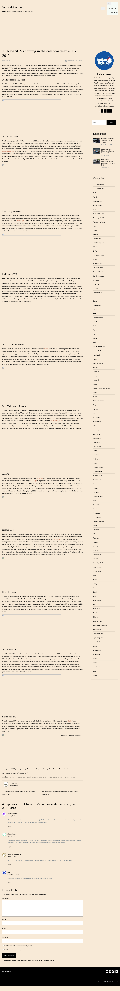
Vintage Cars (97, 650)
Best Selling (96, 238)
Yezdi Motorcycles (99, 667)
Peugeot (96, 538)
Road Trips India (98, 563)
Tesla (94, 604)
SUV (94, 588)
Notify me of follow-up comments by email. (18, 946)
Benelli (95, 230)
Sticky (95, 584)
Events (95, 322)
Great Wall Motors (99, 347)
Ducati (95, 309)
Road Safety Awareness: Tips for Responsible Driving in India (108, 162)
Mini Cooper (97, 509)
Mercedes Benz (98, 496)
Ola (94, 534)
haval (95, 359)
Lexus (95, 450)
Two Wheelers (97, 629)
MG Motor (96, 505)
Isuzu (95, 392)
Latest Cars (96, 442)
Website (5, 937)
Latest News (97, 446)
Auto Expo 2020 (98, 218)
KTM (94, 426)
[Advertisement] (60, 32)
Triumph (96, 617)
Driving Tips (97, 305)
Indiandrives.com (13, 7)
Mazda (95, 488)
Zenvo (95, 675)
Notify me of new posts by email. (14, 950)
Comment (6, 898)
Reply (9, 826)
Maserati (96, 484)
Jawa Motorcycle (98, 401)
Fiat (94, 334)
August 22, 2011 (12, 856)
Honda (95, 367)
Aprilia (95, 197)
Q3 (35, 481)
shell (94, 575)
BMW (95, 251)
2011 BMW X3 (10, 777)
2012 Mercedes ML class (55, 777)
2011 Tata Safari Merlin (23, 777)
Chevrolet (96, 284)
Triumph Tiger (97, 621)
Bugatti (95, 259)
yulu (94, 671)
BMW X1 (40, 478)
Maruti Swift (97, 480)
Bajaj (94, 226)
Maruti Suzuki (97, 475)
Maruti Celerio (98, 467)
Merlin (46, 349)
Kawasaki (96, 409)
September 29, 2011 (13, 874)
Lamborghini (97, 430)
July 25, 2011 (11, 836)
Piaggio (95, 542)
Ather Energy (97, 205)
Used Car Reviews (99, 642)
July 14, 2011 (11, 816)
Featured (96, 326)
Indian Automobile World (101, 388)
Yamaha (95, 663)
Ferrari (95, 330)
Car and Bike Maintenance (101, 272)
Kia (94, 413)
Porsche (95, 546)
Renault (95, 559)
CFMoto (96, 280)
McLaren (96, 492)
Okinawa (96, 529)
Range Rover (97, 554)
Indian (95, 384)
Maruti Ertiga (97, 471)
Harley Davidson (98, 351)
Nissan (95, 525)
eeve (94, 313)
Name (4, 919)
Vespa (95, 646)
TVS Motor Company (100, 625)
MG (94, 500)
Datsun (95, 301)
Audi (94, 209)
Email (4, 928)
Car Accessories (98, 267)
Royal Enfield (97, 571)
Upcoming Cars (23, 773)
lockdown (96, 455)
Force (95, 338)
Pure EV (95, 550)
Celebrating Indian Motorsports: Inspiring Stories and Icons (107, 151)
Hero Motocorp (98, 363)
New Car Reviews (98, 521)
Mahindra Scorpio (8, 151)
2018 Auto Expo (98, 188)
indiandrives (14, 785)
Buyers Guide (13, 773)
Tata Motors (97, 600)
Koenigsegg (97, 421)
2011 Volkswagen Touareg (39, 777)
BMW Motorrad (98, 255)
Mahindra (96, 459)
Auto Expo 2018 (98, 213)
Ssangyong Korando (70, 777)
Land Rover (96, 434)
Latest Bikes (97, 438)
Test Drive (96, 608)
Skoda (70, 721)
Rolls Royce (96, 567)
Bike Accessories (98, 247)
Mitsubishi (96, 513)
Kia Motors (96, 417)
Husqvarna (96, 376)
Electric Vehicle (98, 317)
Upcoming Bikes (98, 633)
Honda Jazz (57, 539)
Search (112, 122)
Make (95, 463)
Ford (94, 342)
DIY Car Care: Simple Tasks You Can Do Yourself (107, 140)
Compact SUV (97, 292)
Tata (94, 596)
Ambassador (97, 193)
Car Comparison (98, 276)
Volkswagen (97, 654)
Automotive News (99, 222)
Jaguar (95, 396)
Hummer (96, 371)
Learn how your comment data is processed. (41, 960)
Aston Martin (97, 201)
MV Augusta (97, 517)
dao (94, 297)
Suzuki (95, 592)
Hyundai (96, 380)
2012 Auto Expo (98, 184)
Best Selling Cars (98, 243)
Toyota (95, 613)
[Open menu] (103, 8)
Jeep (94, 405)
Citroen (95, 288)
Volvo (95, 658)
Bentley (95, 234)
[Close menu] (109, 3)
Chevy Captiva (21, 220)
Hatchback (96, 355)
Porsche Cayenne (56, 420)
